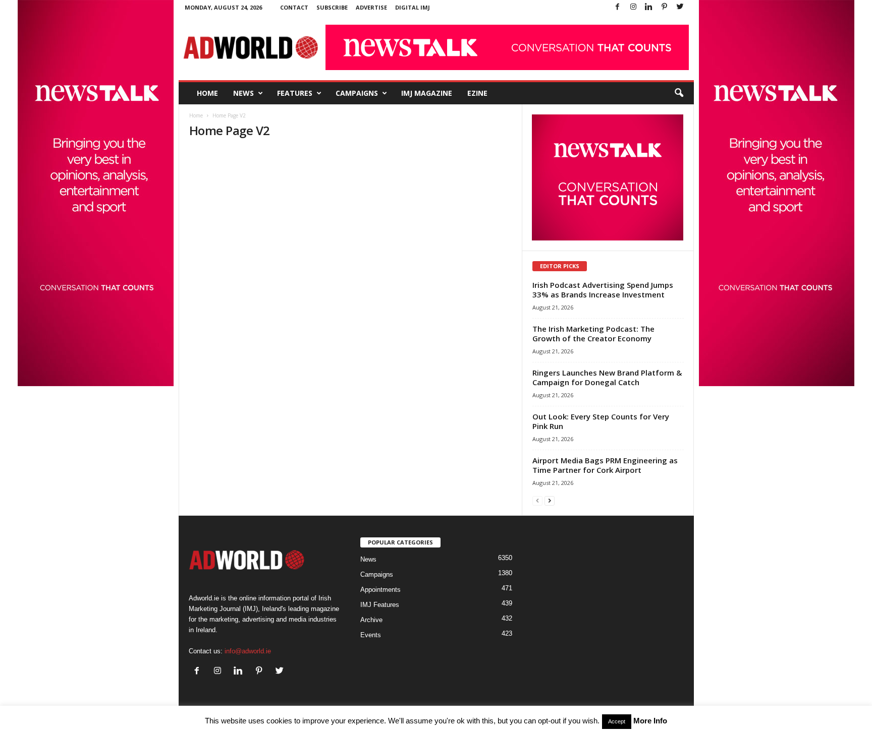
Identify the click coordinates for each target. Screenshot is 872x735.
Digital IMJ (412, 7)
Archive (371, 620)
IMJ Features (379, 604)
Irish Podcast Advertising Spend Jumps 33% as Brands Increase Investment (602, 289)
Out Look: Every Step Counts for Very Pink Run (600, 421)
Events (370, 635)
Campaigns (357, 93)
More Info (650, 720)
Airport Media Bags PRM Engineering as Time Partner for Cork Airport (605, 465)
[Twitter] (680, 7)
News (243, 93)
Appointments (380, 589)
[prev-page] (537, 500)
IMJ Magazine (426, 93)
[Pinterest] (665, 7)
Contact (294, 7)
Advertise (371, 7)
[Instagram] (633, 7)
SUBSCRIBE (332, 7)
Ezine (477, 93)
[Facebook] (618, 7)
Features (294, 93)
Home (207, 93)
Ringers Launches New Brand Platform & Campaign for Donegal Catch (607, 377)
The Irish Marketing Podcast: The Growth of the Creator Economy (593, 333)
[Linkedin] (649, 7)
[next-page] (549, 500)
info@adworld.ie (248, 651)
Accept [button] (616, 721)
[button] (679, 93)
